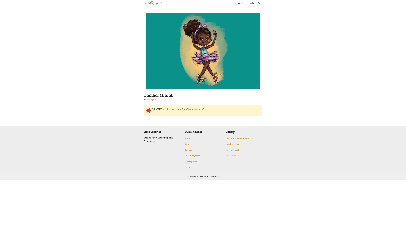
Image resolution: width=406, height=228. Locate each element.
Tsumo (188, 167)
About (187, 138)
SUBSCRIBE (157, 109)
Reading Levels (232, 144)
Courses (188, 150)
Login (252, 3)
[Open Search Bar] (259, 3)
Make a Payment (192, 156)
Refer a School (232, 150)
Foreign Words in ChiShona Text (240, 138)
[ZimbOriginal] (153, 3)
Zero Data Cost (232, 156)
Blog (187, 144)
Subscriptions (240, 3)
